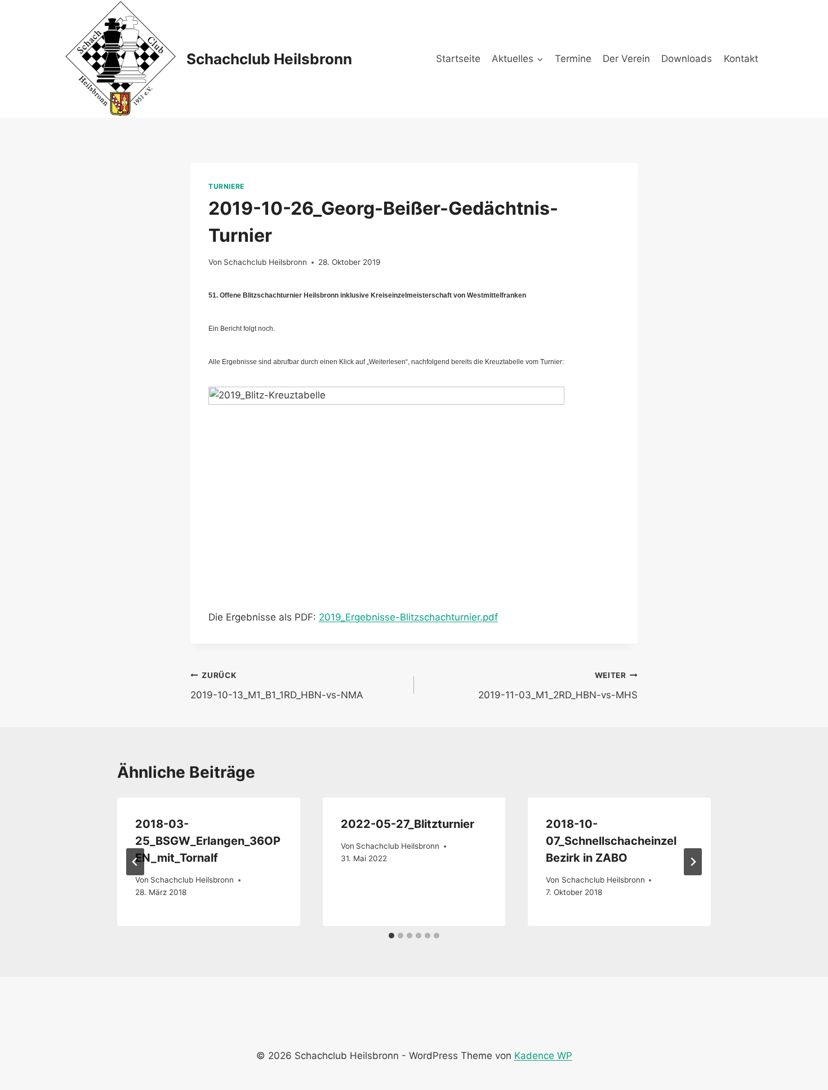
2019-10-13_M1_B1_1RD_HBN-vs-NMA (276, 686)
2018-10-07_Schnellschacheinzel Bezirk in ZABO (611, 841)
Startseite (458, 58)
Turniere (226, 186)
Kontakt (741, 58)
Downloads (686, 58)
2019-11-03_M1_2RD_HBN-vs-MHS (558, 686)
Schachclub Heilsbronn (265, 262)
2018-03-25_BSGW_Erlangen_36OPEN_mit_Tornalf (208, 841)
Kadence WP (543, 1055)
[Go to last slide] (135, 861)
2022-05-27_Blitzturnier (407, 824)
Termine (573, 58)
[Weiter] (693, 861)
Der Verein (626, 58)
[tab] (391, 935)
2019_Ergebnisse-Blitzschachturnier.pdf (408, 617)
